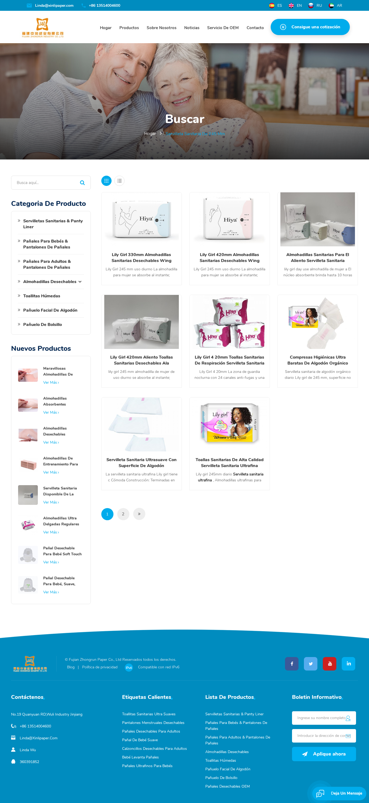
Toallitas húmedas (41, 296)
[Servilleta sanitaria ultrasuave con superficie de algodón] (142, 424)
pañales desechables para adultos (151, 731)
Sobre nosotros (161, 27)
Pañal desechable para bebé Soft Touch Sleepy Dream (62, 551)
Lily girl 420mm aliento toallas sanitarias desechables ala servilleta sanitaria (141, 360)
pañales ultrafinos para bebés (147, 765)
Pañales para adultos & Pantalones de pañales (47, 264)
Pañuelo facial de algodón (50, 310)
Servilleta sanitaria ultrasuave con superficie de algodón (141, 463)
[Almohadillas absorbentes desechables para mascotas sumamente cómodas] (28, 404)
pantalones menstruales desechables (153, 722)
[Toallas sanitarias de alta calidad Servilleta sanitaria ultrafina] (230, 424)
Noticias (191, 27)
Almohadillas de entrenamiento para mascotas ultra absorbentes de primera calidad (60, 461)
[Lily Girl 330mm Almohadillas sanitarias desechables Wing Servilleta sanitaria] (142, 219)
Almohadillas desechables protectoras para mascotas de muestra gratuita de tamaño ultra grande (62, 431)
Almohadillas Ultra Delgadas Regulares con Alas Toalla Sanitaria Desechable (62, 521)
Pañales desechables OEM (227, 786)
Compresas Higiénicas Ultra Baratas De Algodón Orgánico (317, 360)
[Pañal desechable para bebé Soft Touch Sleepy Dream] (28, 554)
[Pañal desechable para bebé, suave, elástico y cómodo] (28, 584)
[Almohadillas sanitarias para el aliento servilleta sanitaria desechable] (318, 219)
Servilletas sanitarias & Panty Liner (53, 224)
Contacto (255, 27)
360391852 (29, 761)
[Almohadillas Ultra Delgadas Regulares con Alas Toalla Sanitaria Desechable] (28, 524)
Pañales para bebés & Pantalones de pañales (46, 244)
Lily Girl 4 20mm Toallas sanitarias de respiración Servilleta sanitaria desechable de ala (229, 360)
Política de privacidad (100, 667)
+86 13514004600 (104, 5)
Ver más (50, 382)
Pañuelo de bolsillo (42, 325)
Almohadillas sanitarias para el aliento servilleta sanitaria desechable (317, 258)
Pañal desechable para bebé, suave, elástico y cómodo (59, 581)
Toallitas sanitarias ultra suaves (149, 714)
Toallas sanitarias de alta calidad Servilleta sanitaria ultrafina (230, 463)
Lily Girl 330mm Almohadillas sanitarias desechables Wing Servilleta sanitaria (142, 258)
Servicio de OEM (223, 27)
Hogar (106, 27)
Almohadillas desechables (49, 282)
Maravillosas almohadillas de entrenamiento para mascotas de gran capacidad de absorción (60, 371)
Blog (71, 667)
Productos (129, 27)
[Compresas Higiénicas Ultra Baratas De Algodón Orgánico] (318, 322)
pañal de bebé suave (140, 740)
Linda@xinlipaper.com (54, 5)
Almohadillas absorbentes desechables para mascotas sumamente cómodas (62, 401)
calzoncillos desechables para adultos (154, 748)
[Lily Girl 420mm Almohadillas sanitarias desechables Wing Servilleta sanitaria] (230, 219)
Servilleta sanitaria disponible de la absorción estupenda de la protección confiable (62, 491)
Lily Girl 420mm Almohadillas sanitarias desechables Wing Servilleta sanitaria (230, 258)
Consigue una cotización (315, 27)
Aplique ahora (329, 754)
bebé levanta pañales (140, 757)
